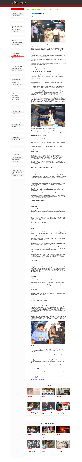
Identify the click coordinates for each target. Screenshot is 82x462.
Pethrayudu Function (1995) (16, 128)
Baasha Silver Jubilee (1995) (16, 126)
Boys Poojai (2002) (14, 109)
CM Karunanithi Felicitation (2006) (17, 70)
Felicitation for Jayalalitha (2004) (16, 88)
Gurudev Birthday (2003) (15, 99)
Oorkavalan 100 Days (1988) (16, 168)
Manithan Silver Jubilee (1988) (16, 161)
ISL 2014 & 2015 (14, 24)
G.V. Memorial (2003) (15, 95)
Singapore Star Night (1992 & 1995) (17, 141)
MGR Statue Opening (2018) (16, 19)
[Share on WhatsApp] (34, 13)
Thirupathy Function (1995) (16, 130)
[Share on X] (40, 13)
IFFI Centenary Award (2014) (16, 29)
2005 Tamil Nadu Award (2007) (16, 59)
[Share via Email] (41, 13)
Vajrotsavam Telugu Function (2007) (17, 57)
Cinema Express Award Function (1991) (16, 146)
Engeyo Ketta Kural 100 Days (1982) (17, 175)
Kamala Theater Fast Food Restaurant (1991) (16, 149)
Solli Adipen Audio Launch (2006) (17, 66)
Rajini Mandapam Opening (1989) (17, 157)
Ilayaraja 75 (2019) (14, 17)
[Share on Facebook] (38, 13)
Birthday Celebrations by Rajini (16, 11)
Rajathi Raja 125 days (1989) (16, 159)
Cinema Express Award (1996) (16, 122)
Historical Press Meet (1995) (16, 124)
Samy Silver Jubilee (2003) (15, 93)
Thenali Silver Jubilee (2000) (16, 111)
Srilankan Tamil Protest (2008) (16, 46)
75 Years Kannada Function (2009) (17, 42)
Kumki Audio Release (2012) (16, 38)
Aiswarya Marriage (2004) (15, 86)
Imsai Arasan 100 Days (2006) (16, 68)
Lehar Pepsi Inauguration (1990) (16, 152)
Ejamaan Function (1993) (15, 135)
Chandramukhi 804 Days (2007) (16, 64)
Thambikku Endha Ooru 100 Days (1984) (17, 173)
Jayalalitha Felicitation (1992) (16, 139)
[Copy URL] (32, 13)
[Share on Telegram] (36, 13)
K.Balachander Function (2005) (16, 84)
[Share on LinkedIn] (43, 13)
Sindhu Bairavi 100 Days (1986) (16, 170)
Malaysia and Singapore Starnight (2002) (17, 106)
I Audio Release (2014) (15, 31)
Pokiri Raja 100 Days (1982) (16, 177)
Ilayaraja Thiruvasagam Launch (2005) (16, 80)
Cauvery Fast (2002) (15, 101)
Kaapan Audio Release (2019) (16, 15)
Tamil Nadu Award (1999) (15, 113)
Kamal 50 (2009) (14, 40)
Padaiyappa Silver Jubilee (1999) (16, 117)
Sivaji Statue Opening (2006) (16, 72)
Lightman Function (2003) (15, 97)
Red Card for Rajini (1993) (15, 137)
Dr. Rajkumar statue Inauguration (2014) (17, 27)
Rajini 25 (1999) (14, 115)
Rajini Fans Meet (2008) (15, 44)
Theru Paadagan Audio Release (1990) (16, 155)
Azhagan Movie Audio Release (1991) (17, 143)
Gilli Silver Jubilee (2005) (15, 82)
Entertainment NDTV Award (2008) (17, 51)
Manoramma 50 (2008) (15, 53)
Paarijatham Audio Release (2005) (17, 77)
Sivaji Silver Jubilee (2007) (16, 55)
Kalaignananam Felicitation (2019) (17, 13)
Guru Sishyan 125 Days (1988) (16, 163)
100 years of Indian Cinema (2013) (17, 33)
